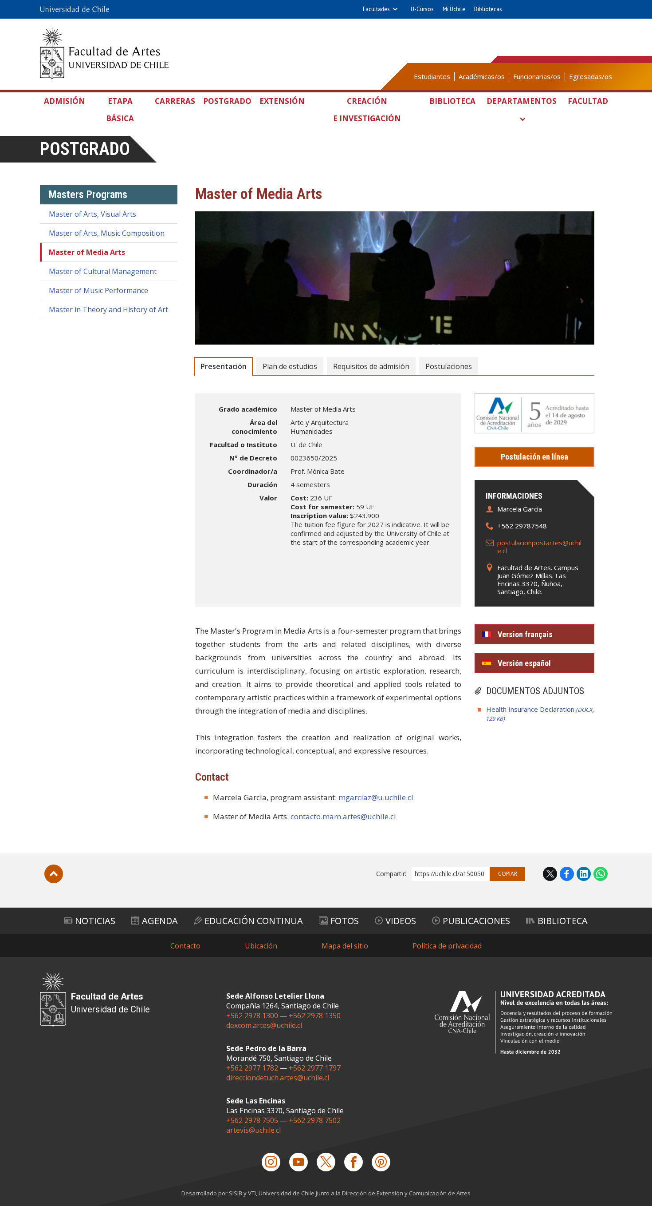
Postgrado (227, 101)
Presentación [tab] (223, 366)
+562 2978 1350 (315, 1015)
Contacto (185, 946)
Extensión (282, 101)
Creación (367, 109)
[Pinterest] (381, 1162)
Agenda (160, 921)
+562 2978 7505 (252, 1120)
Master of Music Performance (98, 290)
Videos (400, 921)
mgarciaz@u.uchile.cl (375, 797)
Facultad (588, 101)
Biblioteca (452, 101)
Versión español (524, 663)
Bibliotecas (488, 9)
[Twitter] (326, 1162)
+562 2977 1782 (252, 1068)
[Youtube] (298, 1162)
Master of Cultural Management (103, 271)
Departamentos (522, 101)
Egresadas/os (590, 76)
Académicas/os (482, 76)
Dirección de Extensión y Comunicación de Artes (406, 1193)
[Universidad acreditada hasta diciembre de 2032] (523, 1022)
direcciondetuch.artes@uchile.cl (277, 1078)
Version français (525, 634)
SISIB (235, 1193)
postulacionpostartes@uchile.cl (539, 546)
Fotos (344, 921)
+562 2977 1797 (315, 1068)
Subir (53, 874)
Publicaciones (476, 921)
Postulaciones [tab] (448, 366)
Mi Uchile (454, 9)
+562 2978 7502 (315, 1120)
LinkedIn (584, 874)
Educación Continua (253, 921)
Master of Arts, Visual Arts (92, 214)
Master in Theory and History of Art (108, 309)
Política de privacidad (447, 946)
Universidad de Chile (286, 1193)
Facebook (567, 874)
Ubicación (261, 946)
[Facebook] (353, 1162)
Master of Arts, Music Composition (107, 233)
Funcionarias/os (537, 76)
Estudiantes (432, 76)
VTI (252, 1193)
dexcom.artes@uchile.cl (264, 1025)
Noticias (95, 921)
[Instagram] (271, 1162)
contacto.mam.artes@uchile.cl (343, 816)
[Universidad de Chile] (74, 9)
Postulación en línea (534, 456)
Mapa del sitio (345, 946)
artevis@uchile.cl (253, 1130)
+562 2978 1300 (252, 1015)
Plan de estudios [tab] (290, 366)
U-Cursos (422, 9)
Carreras (175, 101)
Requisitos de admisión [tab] (371, 366)
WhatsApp (600, 874)
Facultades (376, 9)
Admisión (64, 101)
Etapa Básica (120, 109)
